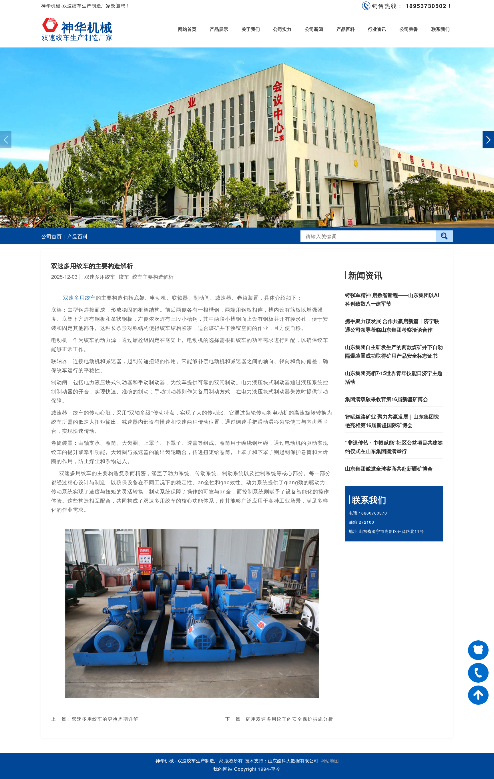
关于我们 (251, 29)
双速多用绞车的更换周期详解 (105, 719)
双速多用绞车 (79, 297)
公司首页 (51, 236)
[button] (488, 139)
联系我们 (440, 29)
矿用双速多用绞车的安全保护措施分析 (289, 719)
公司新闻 (314, 29)
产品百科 (345, 29)
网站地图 (329, 760)
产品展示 (219, 29)
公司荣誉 (409, 29)
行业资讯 (377, 29)
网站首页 (187, 29)
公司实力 (282, 29)
